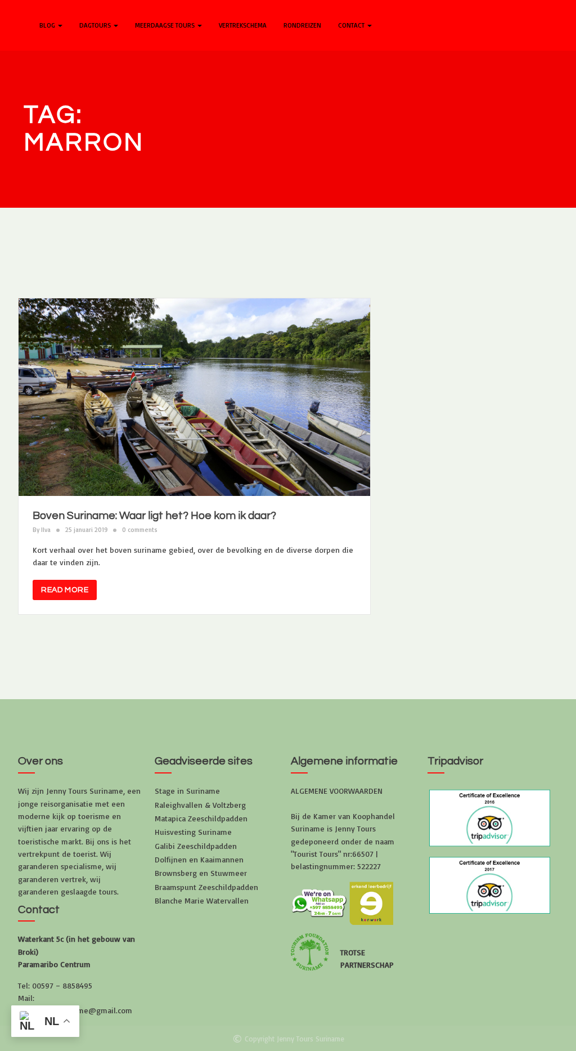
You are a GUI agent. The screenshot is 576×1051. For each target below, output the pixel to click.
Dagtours (95, 25)
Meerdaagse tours (165, 25)
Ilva (46, 530)
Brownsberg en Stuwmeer (201, 873)
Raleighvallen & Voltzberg (200, 805)
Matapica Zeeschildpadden (201, 818)
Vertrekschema (243, 25)
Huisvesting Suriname (193, 832)
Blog (48, 25)
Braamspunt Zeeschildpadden (206, 887)
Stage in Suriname (187, 790)
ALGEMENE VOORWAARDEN (336, 790)
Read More (64, 590)
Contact (352, 25)
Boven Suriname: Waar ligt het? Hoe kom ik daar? (154, 515)
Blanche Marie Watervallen (202, 900)
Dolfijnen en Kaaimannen (199, 859)
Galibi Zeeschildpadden (196, 846)
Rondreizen (302, 25)
